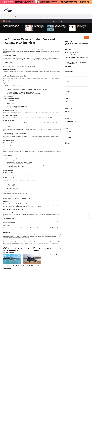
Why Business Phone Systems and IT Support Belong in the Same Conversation (79, 2)
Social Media (67, 124)
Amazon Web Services (69, 68)
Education (32, 16)
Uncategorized (68, 134)
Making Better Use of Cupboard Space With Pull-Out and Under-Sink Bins (38, 27)
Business (11, 16)
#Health (14, 21)
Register (37, 16)
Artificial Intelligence (69, 71)
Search (66, 35)
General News (67, 104)
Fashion (15, 16)
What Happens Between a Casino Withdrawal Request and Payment (11, 26)
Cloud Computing (68, 81)
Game (66, 101)
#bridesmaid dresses (40, 21)
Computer (67, 84)
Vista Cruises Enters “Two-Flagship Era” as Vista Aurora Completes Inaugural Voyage (61, 27)
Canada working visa (40, 51)
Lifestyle (66, 114)
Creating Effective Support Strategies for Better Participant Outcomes (39, 2)
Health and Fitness (68, 108)
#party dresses (54, 21)
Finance (66, 98)
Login (46, 16)
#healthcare (19, 21)
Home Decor (67, 111)
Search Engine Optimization (70, 121)
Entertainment (68, 91)
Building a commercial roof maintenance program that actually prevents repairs (58, 2)
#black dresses (32, 21)
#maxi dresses (48, 21)
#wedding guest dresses (62, 21)
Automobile (5, 16)
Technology (26, 16)
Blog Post (42, 16)
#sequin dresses (25, 21)
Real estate (20, 16)
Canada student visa (28, 51)
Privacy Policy (67, 143)
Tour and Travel (68, 131)
